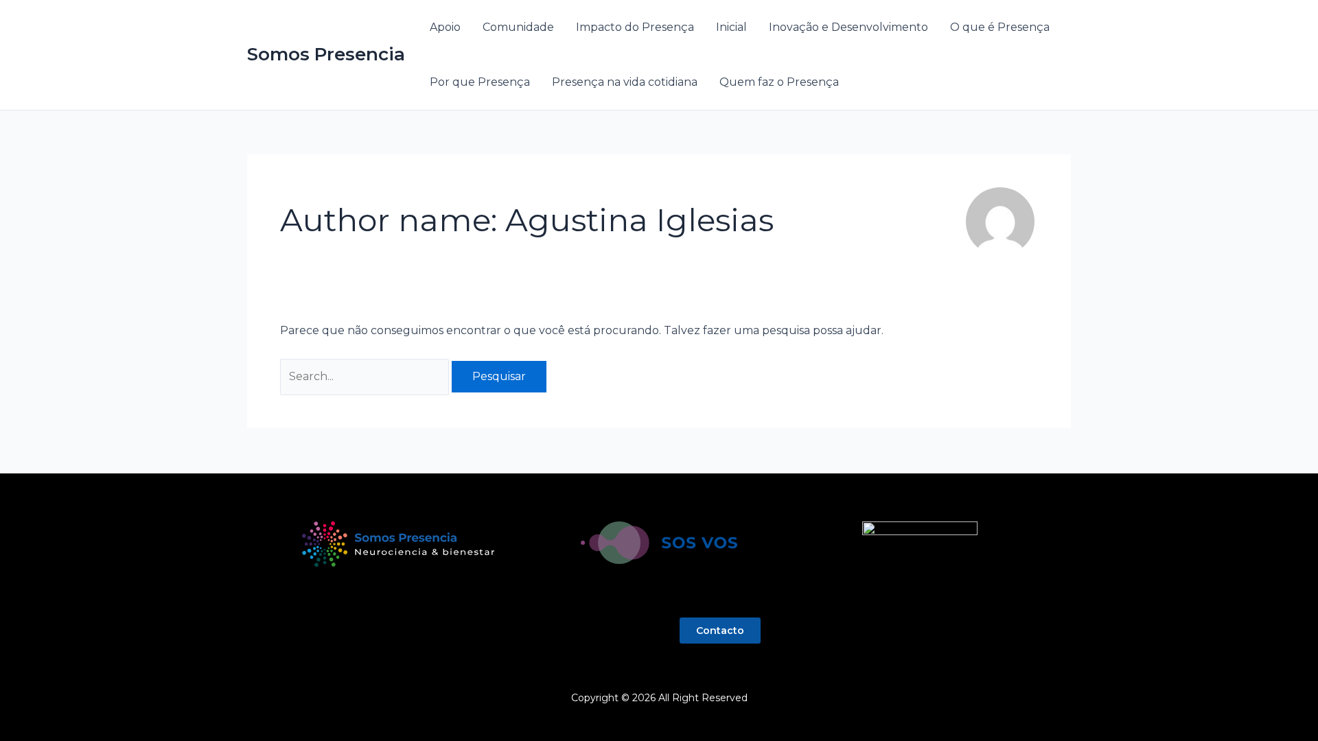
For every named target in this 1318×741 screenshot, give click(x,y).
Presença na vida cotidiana (624, 82)
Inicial (731, 27)
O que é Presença (1000, 27)
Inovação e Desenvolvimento (848, 27)
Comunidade (518, 27)
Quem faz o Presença (779, 82)
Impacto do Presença (635, 27)
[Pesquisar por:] (366, 376)
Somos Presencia (326, 54)
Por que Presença (480, 82)
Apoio (445, 27)
